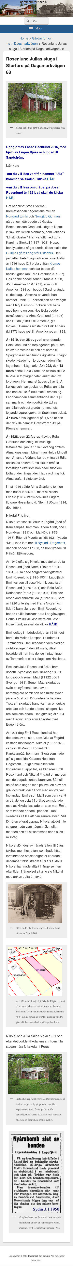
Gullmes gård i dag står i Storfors (29, 253)
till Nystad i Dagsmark (49, 542)
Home (23, 38)
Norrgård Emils (17, 216)
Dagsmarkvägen (26, 43)
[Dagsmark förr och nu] (36, 16)
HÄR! (51, 179)
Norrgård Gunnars (48, 216)
